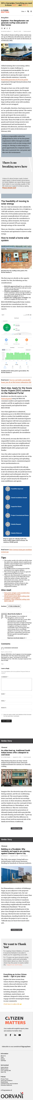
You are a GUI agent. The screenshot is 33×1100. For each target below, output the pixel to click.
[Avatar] (4, 616)
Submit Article (4, 1067)
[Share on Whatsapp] (7, 28)
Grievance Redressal (6, 1085)
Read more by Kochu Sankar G (16, 638)
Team (2, 1057)
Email (3, 701)
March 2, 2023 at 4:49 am (6, 651)
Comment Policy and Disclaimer (9, 1083)
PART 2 (25, 5)
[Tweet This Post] (4, 28)
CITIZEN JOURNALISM (14, 606)
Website (3, 707)
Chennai (4, 747)
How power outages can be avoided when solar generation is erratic (17, 593)
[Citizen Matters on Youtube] (20, 1035)
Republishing (4, 1082)
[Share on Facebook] (9, 28)
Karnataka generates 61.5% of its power (14, 79)
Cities (23, 11)
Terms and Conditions (6, 1080)
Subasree (5, 856)
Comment (4, 677)
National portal (6, 398)
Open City (3, 1072)
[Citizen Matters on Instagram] (6, 1035)
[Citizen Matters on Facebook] (10, 1035)
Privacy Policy (4, 1079)
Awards (3, 1059)
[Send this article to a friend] (2, 28)
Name (3, 694)
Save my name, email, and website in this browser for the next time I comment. (17, 715)
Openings (3, 1060)
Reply (2, 664)
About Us (3, 1056)
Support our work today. (14, 965)
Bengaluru (4, 17)
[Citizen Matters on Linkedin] (15, 1035)
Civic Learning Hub (6, 1070)
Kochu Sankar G (7, 31)
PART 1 (15, 5)
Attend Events (4, 1069)
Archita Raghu (6, 757)
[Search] (28, 11)
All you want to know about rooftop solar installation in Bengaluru (16, 596)
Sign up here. (26, 1046)
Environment (27, 31)
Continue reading (16, 828)
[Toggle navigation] (31, 11)
